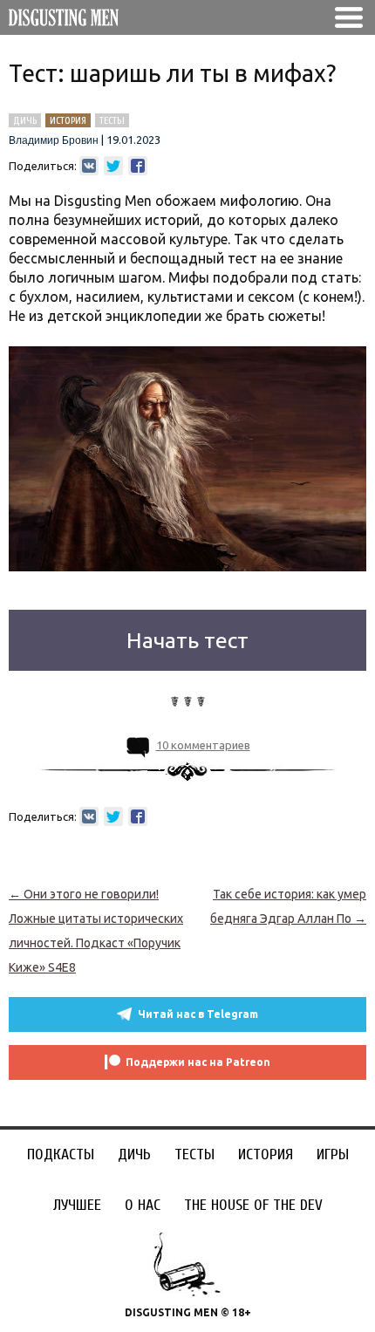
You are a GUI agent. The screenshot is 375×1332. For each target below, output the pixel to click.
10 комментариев (203, 745)
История (265, 1154)
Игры (333, 1154)
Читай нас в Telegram (198, 1014)
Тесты (194, 1154)
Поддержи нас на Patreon (198, 1062)
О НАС (142, 1205)
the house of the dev (253, 1205)
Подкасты (60, 1154)
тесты (112, 120)
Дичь (134, 1154)
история (68, 120)
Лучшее (77, 1205)
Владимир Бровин (54, 140)
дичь (25, 120)
